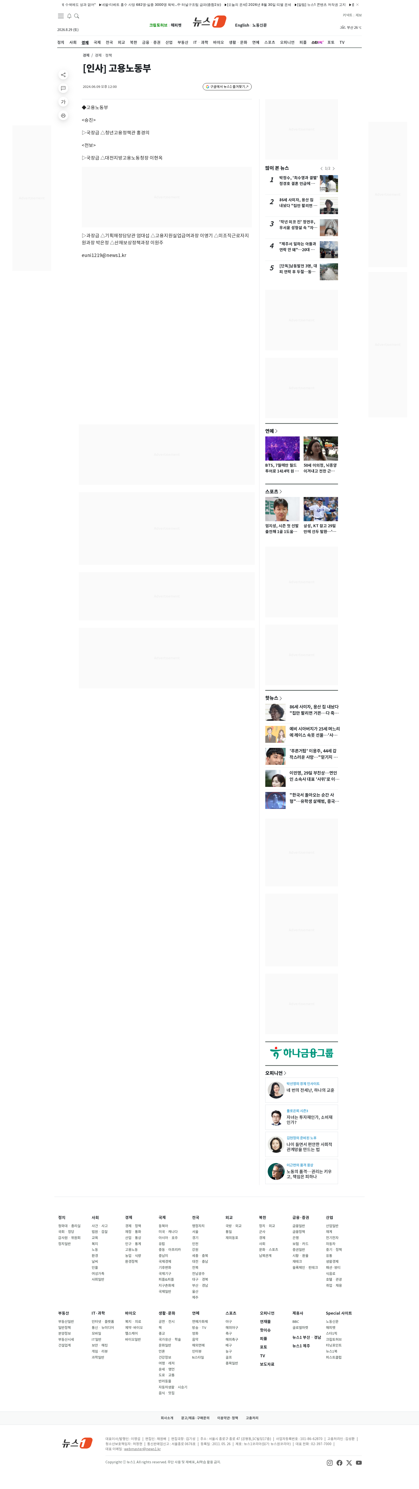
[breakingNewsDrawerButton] (69, 15)
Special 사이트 (339, 1313)
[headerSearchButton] (76, 15)
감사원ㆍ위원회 (69, 1238)
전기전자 (332, 1238)
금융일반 (298, 1226)
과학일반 (98, 1357)
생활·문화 (167, 1313)
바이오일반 (133, 1339)
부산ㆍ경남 (200, 1285)
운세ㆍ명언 (167, 1369)
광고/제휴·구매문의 (195, 1418)
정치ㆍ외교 (267, 1226)
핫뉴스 (271, 697)
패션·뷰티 (333, 1267)
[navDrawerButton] (60, 16)
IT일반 (96, 1339)
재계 (329, 1232)
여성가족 (98, 1274)
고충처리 (252, 1418)
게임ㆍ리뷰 (100, 1351)
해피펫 (176, 25)
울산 (195, 1291)
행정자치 (198, 1226)
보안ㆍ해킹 (100, 1345)
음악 (195, 1339)
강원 (195, 1250)
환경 (95, 1256)
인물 (95, 1267)
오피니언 (274, 1073)
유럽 (162, 1244)
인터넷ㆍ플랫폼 (103, 1321)
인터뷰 (196, 1351)
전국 (195, 1217)
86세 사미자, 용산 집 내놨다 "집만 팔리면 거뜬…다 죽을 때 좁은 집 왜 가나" (314, 713)
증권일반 (298, 1250)
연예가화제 (200, 1321)
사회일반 (98, 1279)
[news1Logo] (77, 1442)
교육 (95, 1238)
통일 (229, 1232)
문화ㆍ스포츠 (268, 1250)
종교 (162, 1333)
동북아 (163, 1226)
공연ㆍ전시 (167, 1321)
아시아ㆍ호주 (168, 1238)
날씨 (95, 1261)
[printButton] (63, 115)
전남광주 (198, 1274)
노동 (95, 1250)
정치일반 (64, 1244)
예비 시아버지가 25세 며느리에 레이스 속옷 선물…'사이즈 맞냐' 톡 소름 (315, 735)
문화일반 (165, 1345)
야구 (229, 1321)
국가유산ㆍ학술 (170, 1339)
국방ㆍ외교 (234, 1226)
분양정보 (64, 1333)
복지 (95, 1244)
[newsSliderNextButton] (333, 168)
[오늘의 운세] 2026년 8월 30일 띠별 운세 (237, 4)
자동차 (330, 1244)
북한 (262, 1217)
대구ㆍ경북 (200, 1279)
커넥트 (347, 15)
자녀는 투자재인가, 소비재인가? (309, 1120)
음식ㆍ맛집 (167, 1393)
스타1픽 (331, 1333)
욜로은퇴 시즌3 (297, 1111)
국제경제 (165, 1261)
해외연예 (198, 1345)
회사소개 (167, 1418)
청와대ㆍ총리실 (69, 1226)
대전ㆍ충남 (200, 1261)
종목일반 (232, 1363)
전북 (195, 1267)
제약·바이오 (134, 1328)
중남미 (163, 1256)
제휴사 (297, 1313)
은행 (295, 1238)
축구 (229, 1333)
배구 (229, 1345)
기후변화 (165, 1267)
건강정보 (165, 1357)
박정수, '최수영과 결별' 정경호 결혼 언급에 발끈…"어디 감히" (298, 183)
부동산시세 (66, 1339)
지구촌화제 (166, 1285)
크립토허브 (158, 25)
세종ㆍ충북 (200, 1256)
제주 (195, 1297)
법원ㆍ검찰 (100, 1232)
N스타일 (198, 1357)
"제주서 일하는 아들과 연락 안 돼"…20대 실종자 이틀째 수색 (297, 249)
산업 (329, 1217)
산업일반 (332, 1226)
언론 (162, 1351)
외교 (229, 1217)
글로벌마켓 (300, 1328)
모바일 (96, 1333)
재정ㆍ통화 (133, 1232)
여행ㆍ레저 (167, 1363)
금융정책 (298, 1232)
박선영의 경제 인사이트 (303, 1083)
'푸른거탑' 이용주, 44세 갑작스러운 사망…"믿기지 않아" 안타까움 (313, 757)
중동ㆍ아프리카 (170, 1250)
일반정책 (64, 1328)
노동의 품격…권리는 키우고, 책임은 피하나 (309, 1174)
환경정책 (131, 1261)
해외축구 (232, 1339)
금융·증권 (300, 1217)
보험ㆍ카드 (300, 1244)
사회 (95, 1217)
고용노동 (131, 1250)
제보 (358, 15)
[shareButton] (63, 74)
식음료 (330, 1274)
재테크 (297, 1261)
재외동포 (232, 1238)
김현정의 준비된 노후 (301, 1138)
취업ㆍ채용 (334, 1285)
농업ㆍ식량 (133, 1256)
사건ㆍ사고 (100, 1226)
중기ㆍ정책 (334, 1250)
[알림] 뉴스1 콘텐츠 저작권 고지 (299, 4)
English (242, 25)
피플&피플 (166, 1279)
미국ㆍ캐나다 (168, 1232)
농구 (229, 1351)
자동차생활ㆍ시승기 (173, 1387)
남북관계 (265, 1256)
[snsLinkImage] (330, 1462)
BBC (295, 1321)
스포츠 (271, 491)
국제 (162, 1217)
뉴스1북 (331, 1351)
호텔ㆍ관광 (334, 1279)
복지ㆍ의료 (133, 1321)
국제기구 (165, 1274)
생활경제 (332, 1261)
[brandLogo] (210, 21)
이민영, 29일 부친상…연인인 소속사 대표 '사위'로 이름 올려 (314, 779)
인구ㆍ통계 (133, 1244)
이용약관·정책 (227, 1418)
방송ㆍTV (199, 1328)
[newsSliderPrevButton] (321, 168)
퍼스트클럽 (334, 1357)
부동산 (63, 1313)
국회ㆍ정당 (66, 1232)
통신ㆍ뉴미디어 (103, 1328)
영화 (195, 1333)
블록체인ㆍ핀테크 (305, 1267)
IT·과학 (98, 1313)
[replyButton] (63, 88)
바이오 (130, 1313)
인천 (195, 1244)
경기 (195, 1238)
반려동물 (165, 1381)
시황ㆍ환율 (300, 1256)
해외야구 (232, 1328)
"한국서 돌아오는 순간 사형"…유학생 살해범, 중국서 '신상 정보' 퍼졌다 (314, 801)
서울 (195, 1232)
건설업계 (64, 1345)
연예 (269, 430)
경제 (86, 55)
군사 (262, 1232)
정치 (61, 1217)
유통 (329, 1256)
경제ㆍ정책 (133, 1226)
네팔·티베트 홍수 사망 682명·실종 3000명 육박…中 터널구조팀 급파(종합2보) (139, 4)
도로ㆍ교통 (167, 1375)
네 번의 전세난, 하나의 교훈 (310, 1090)
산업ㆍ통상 (133, 1238)
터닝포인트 (334, 1345)
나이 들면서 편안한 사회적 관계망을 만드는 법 (309, 1147)
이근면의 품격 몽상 (300, 1165)
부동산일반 (66, 1321)
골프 (229, 1357)
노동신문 (259, 25)
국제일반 (165, 1291)
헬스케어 (131, 1333)
